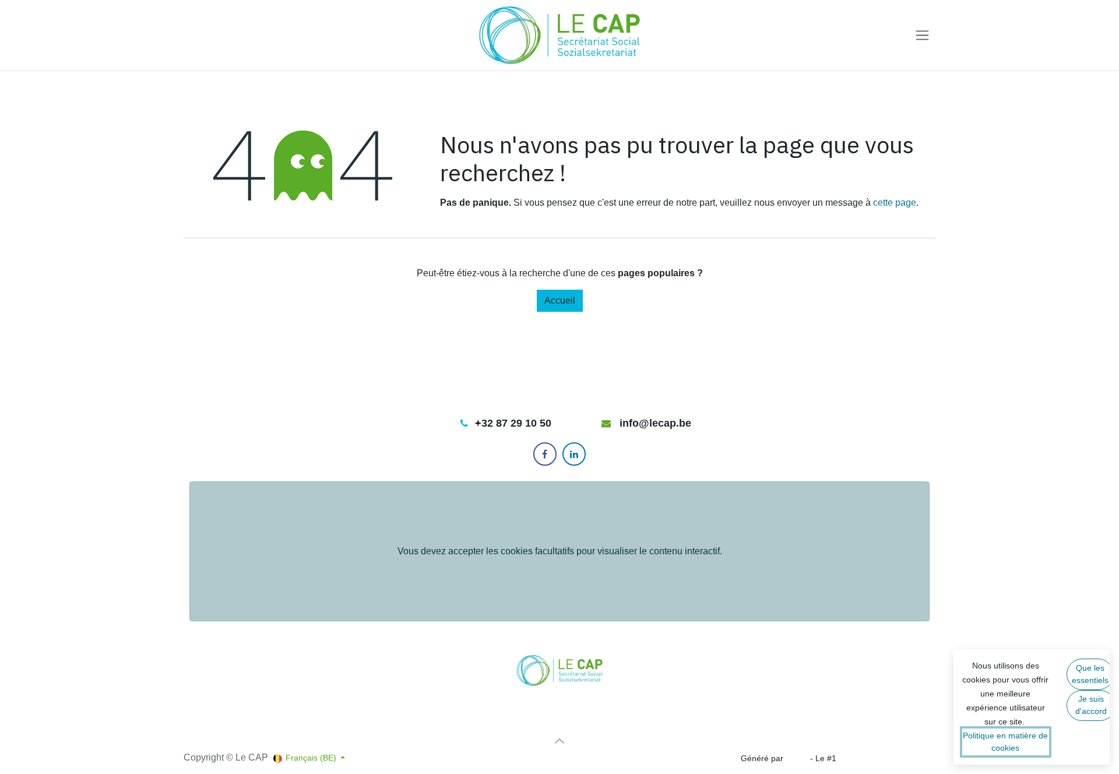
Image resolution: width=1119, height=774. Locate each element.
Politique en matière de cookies (1005, 741)
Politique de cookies (221, 733)
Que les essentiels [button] (1090, 674)
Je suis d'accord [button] (1091, 705)
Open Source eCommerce (887, 758)
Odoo (798, 758)
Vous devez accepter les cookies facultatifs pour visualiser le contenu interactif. (559, 551)
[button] (559, 741)
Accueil (559, 300)
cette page (894, 202)
